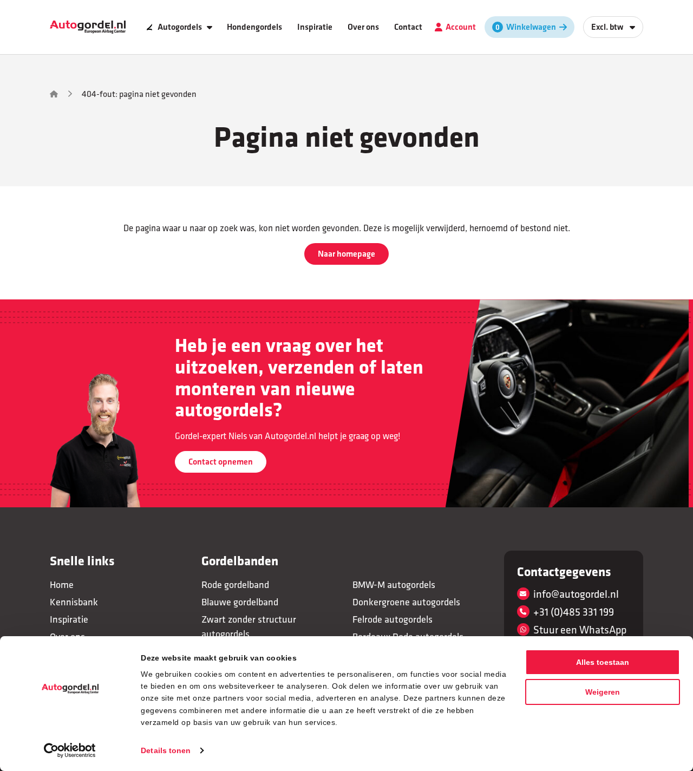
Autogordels (180, 26)
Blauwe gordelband (239, 602)
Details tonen (166, 750)
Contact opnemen (220, 461)
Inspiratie (314, 26)
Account (461, 26)
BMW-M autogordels (393, 584)
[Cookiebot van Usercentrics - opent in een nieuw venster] (70, 750)
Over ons (363, 26)
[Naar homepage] (88, 27)
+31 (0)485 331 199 (573, 611)
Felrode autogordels (392, 619)
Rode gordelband (235, 584)
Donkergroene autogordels (406, 602)
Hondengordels (254, 26)
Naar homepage (346, 253)
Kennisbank (74, 602)
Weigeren (602, 692)
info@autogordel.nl (576, 593)
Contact (408, 26)
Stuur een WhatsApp (579, 629)
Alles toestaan (602, 662)
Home (62, 584)
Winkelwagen (531, 26)
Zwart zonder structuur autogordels (248, 626)
